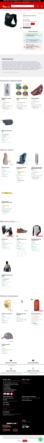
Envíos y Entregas (24, 382)
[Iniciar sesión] (38, 6)
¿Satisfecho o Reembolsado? (26, 383)
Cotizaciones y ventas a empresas (8, 409)
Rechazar (19, 440)
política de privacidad (36, 438)
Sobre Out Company (6, 405)
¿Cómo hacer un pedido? (26, 380)
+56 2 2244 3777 (18, 2)
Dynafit (24, 13)
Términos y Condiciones (6, 406)
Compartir (41, 13)
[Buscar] (35, 6)
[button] (11, 20)
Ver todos (18, 221)
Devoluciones (5, 408)
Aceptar (24, 440)
